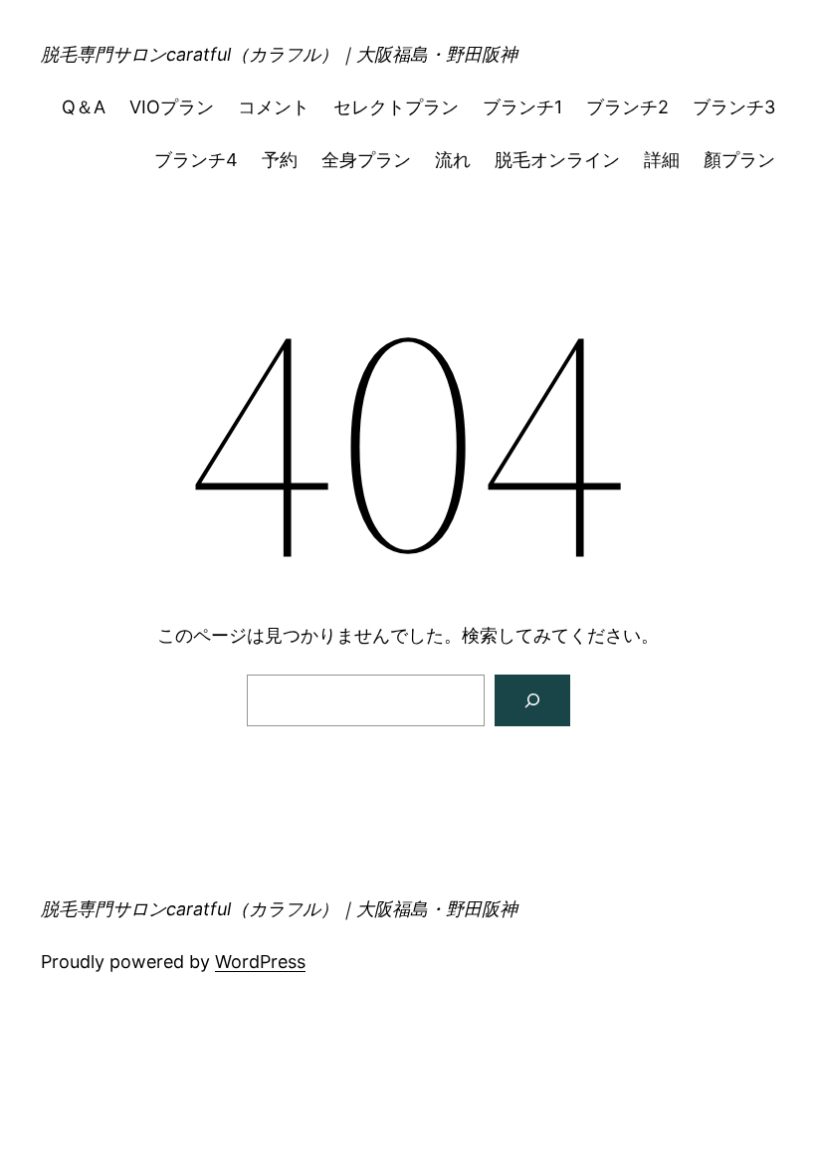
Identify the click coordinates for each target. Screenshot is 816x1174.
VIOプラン (171, 107)
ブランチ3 (734, 107)
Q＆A (83, 107)
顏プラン (739, 159)
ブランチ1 (522, 107)
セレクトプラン (396, 107)
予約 (280, 159)
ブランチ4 (196, 159)
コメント (273, 107)
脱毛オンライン (557, 159)
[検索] (532, 700)
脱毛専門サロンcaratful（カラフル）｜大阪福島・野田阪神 (279, 54)
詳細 (662, 159)
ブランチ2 (627, 107)
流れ (453, 159)
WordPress (260, 961)
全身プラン (366, 159)
